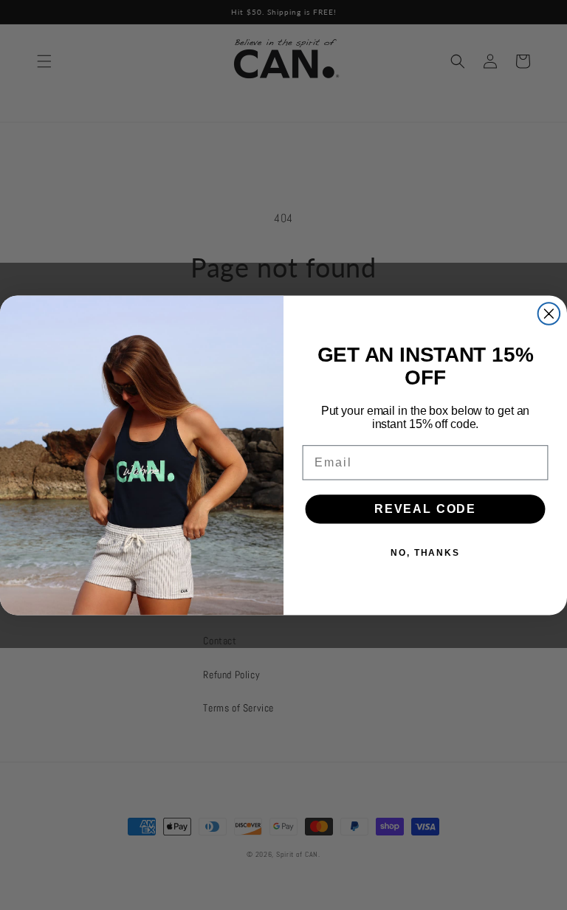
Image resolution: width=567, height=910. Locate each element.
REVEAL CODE (425, 509)
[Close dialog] (549, 314)
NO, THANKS (425, 553)
